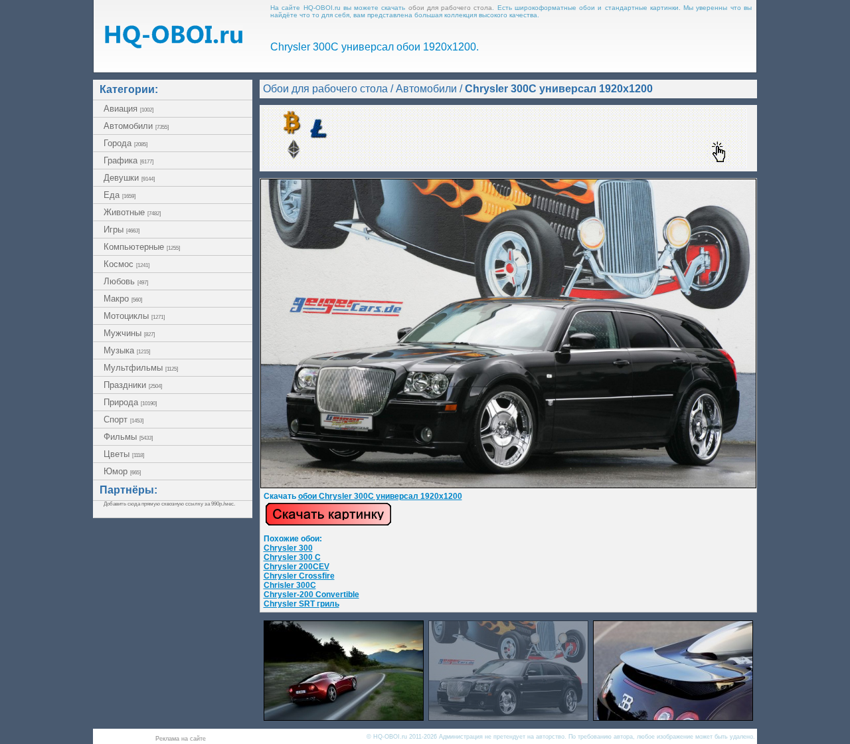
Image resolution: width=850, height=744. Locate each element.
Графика (128, 160)
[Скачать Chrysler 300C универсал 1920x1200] (508, 485)
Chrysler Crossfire (299, 576)
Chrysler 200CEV (296, 566)
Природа (130, 402)
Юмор (122, 471)
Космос (126, 264)
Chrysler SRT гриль (301, 603)
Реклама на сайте (180, 738)
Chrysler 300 (288, 548)
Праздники (133, 385)
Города (125, 143)
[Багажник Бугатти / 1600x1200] (673, 717)
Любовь (126, 281)
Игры (121, 229)
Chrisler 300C (290, 585)
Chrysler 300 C (292, 557)
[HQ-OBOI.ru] (173, 44)
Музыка (127, 350)
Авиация (128, 109)
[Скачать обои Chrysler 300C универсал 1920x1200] (328, 523)
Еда (119, 195)
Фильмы (128, 437)
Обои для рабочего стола (325, 88)
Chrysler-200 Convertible (311, 594)
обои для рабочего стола (450, 7)
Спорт (123, 419)
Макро (123, 299)
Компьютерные (142, 247)
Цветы (124, 454)
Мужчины (129, 333)
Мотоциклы (134, 316)
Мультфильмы (141, 368)
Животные (132, 212)
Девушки (129, 178)
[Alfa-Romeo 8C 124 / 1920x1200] (344, 717)
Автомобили (136, 126)
